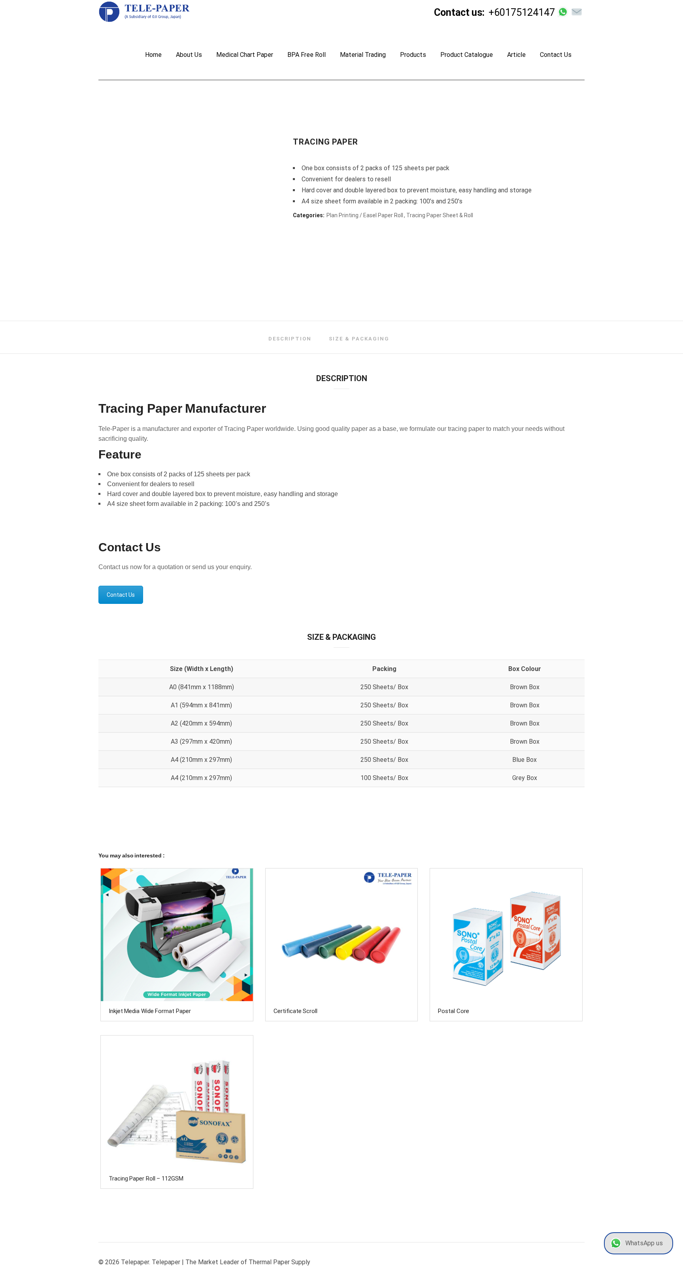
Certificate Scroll (295, 1011)
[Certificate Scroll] (342, 934)
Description (289, 339)
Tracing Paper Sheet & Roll (439, 215)
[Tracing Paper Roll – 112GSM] (177, 1102)
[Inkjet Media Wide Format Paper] (177, 934)
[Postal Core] (506, 934)
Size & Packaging (359, 339)
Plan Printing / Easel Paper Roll (364, 215)
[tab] (289, 339)
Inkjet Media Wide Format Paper (150, 1011)
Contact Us (121, 595)
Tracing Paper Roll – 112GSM (146, 1178)
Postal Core (453, 1011)
